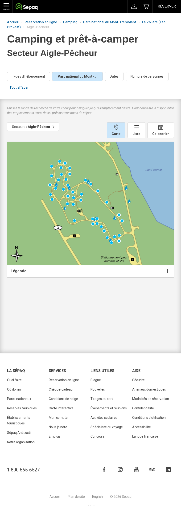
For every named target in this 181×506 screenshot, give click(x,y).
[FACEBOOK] (104, 469)
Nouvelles (97, 389)
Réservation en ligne (41, 22)
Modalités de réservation (150, 399)
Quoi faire (14, 380)
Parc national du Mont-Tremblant (109, 22)
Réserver (167, 6)
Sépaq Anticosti (19, 433)
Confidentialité (143, 408)
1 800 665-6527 (23, 470)
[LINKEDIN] (168, 469)
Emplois (55, 436)
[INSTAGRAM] (120, 469)
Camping (70, 22)
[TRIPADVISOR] (152, 469)
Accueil (13, 22)
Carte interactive (61, 408)
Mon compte (58, 417)
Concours (97, 436)
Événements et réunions (108, 408)
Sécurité (138, 380)
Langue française (145, 436)
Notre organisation (21, 442)
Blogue (95, 380)
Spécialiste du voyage (106, 427)
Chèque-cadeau (61, 389)
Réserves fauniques (22, 408)
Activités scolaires (103, 417)
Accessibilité (141, 427)
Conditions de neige (63, 399)
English (97, 496)
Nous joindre (58, 427)
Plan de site (76, 496)
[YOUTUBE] (136, 469)
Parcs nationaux (19, 399)
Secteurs (31, 127)
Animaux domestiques (149, 389)
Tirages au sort (101, 399)
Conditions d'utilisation (149, 417)
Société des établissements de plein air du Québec (26, 7)
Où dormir (14, 389)
